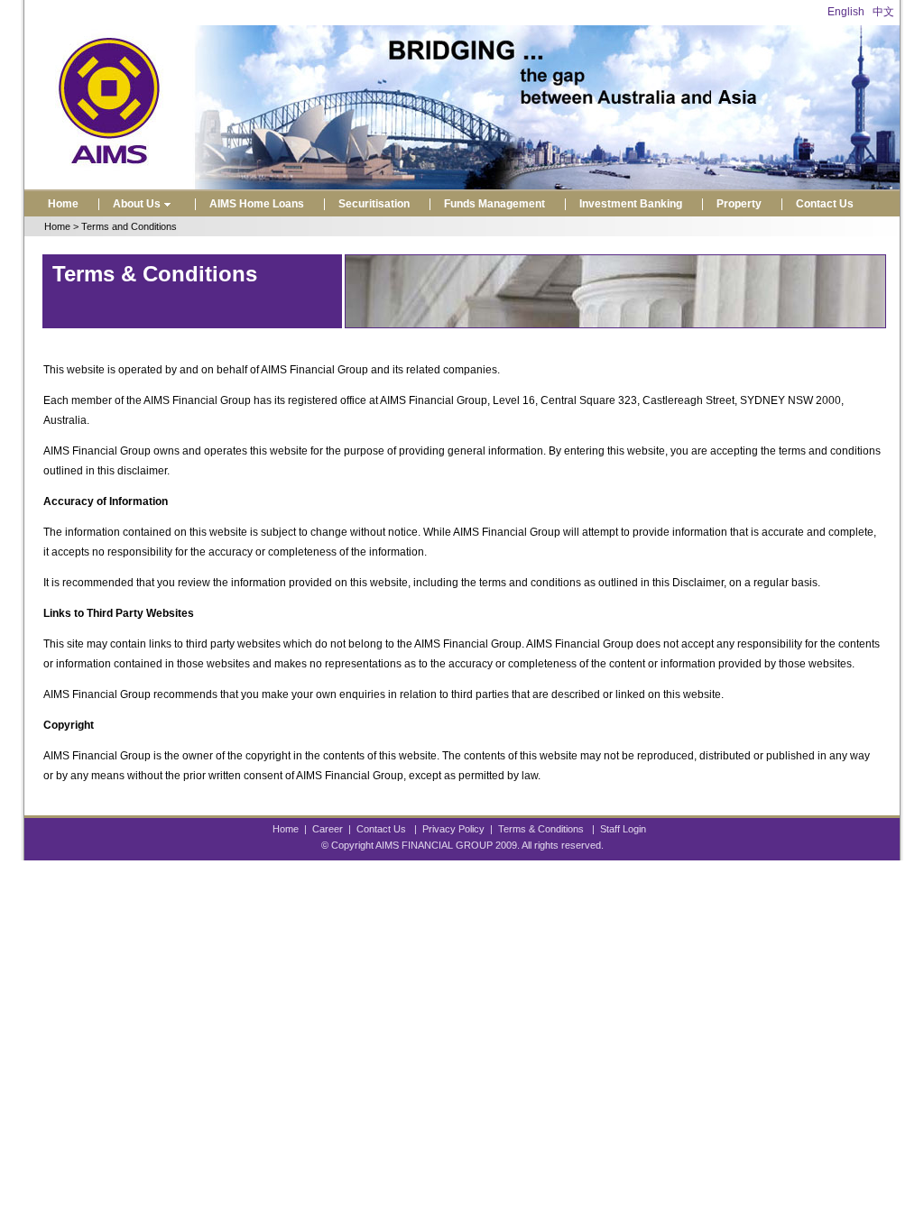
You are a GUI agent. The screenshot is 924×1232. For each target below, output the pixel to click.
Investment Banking (630, 204)
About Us (137, 204)
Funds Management (494, 204)
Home (63, 204)
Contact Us (825, 204)
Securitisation (374, 204)
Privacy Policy (453, 828)
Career (327, 828)
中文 (883, 11)
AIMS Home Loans (256, 204)
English (845, 11)
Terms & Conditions (541, 828)
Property (739, 204)
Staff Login (623, 828)
